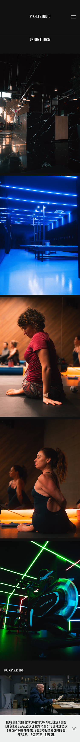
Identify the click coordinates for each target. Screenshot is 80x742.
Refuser (50, 734)
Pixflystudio (40, 16)
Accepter (36, 734)
